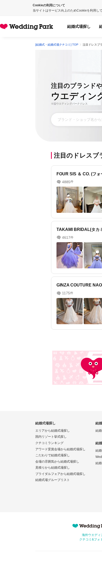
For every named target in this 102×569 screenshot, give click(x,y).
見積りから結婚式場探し (52, 467)
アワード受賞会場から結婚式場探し (60, 449)
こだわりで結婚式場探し (52, 455)
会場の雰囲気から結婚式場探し (57, 461)
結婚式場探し (79, 26)
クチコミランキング (49, 443)
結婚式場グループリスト (52, 480)
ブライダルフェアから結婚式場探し (60, 474)
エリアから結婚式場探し (52, 430)
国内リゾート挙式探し (51, 436)
